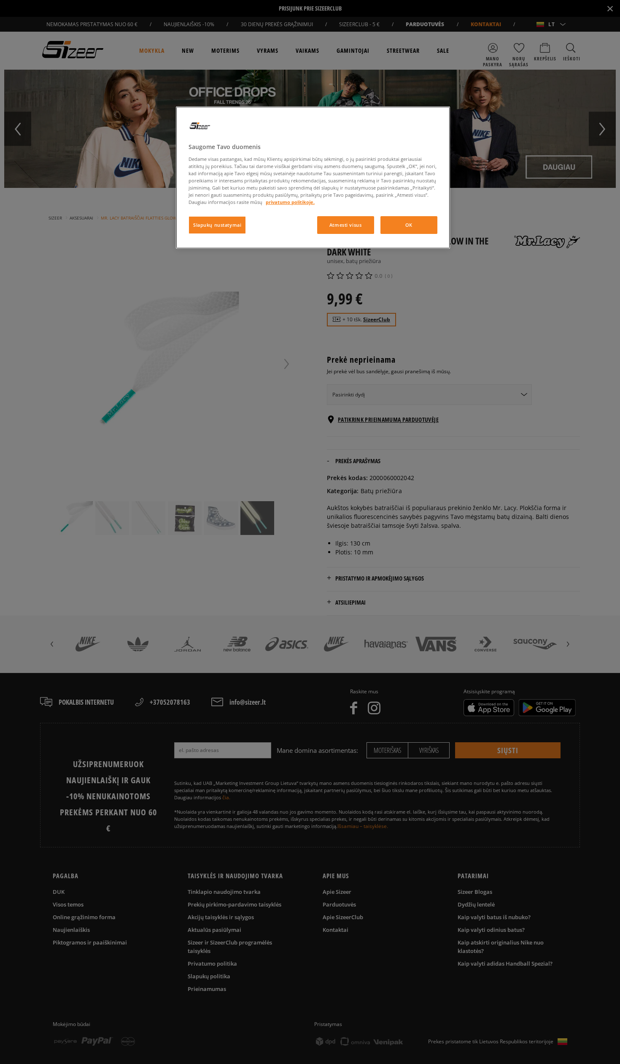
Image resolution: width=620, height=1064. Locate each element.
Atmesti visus (345, 225)
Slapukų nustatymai (217, 225)
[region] (313, 177)
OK (408, 225)
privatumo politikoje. (290, 202)
